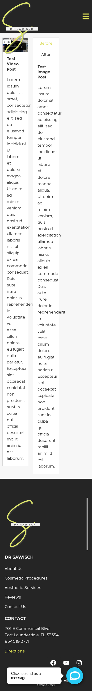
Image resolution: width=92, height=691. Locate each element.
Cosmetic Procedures (26, 578)
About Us (13, 568)
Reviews (13, 597)
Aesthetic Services (23, 587)
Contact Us (15, 606)
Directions (15, 651)
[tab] (46, 43)
